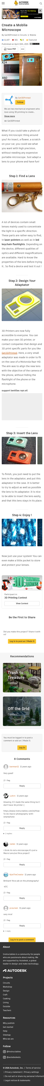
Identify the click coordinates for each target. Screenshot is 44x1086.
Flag (8, 780)
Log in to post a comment (22, 939)
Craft (5, 994)
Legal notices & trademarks (17, 1080)
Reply (22, 785)
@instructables (14, 1051)
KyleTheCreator (16, 874)
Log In (22, 747)
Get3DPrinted (11, 35)
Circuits (23, 35)
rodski (12, 844)
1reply (8, 931)
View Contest (22, 603)
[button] (3, 3)
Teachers (7, 1010)
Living (6, 1002)
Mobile (33, 35)
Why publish (9, 1023)
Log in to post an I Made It (22, 641)
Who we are (8, 1038)
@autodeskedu (14, 1057)
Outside (6, 1006)
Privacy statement (13, 1072)
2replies (8, 833)
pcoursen (14, 908)
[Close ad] (40, 11)
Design (6, 990)
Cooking (6, 998)
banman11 (14, 766)
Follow (20, 102)
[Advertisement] (22, 14)
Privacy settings (31, 1072)
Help (5, 1031)
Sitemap (7, 1034)
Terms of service (33, 1067)
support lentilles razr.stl (15, 390)
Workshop (7, 986)
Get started (8, 1027)
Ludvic (13, 796)
